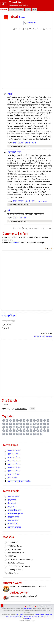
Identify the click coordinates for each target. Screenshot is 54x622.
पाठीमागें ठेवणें (9, 315)
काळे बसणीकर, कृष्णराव (15, 514)
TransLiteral (19, 614)
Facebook (15, 242)
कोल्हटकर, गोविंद (13, 524)
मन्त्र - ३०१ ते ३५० (14, 457)
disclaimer (40, 606)
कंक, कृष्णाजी (12, 500)
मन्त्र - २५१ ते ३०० (14, 461)
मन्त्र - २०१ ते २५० (14, 464)
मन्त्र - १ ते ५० (12, 478)
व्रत (25, 217)
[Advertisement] (27, 59)
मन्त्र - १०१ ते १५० (14, 471)
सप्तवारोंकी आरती (14, 152)
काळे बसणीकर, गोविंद (14, 510)
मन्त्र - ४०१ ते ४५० (14, 451)
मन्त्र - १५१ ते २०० (14, 468)
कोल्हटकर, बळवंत (13, 517)
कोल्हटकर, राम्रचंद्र (14, 527)
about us (49, 606)
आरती (10, 93)
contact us (30, 606)
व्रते (9, 210)
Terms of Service (27, 608)
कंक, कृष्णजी (12, 507)
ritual (27, 142)
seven (38, 201)
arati (34, 142)
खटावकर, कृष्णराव (14, 497)
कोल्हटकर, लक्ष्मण (13, 520)
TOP (49, 248)
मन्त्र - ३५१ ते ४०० (14, 454)
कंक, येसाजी (12, 503)
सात (33, 201)
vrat (20, 217)
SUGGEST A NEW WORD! (43, 336)
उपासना (20, 142)
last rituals (31, 22)
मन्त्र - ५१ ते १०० (13, 474)
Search (22, 17)
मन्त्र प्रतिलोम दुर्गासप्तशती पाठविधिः (19, 481)
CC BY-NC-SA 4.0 (43, 617)
